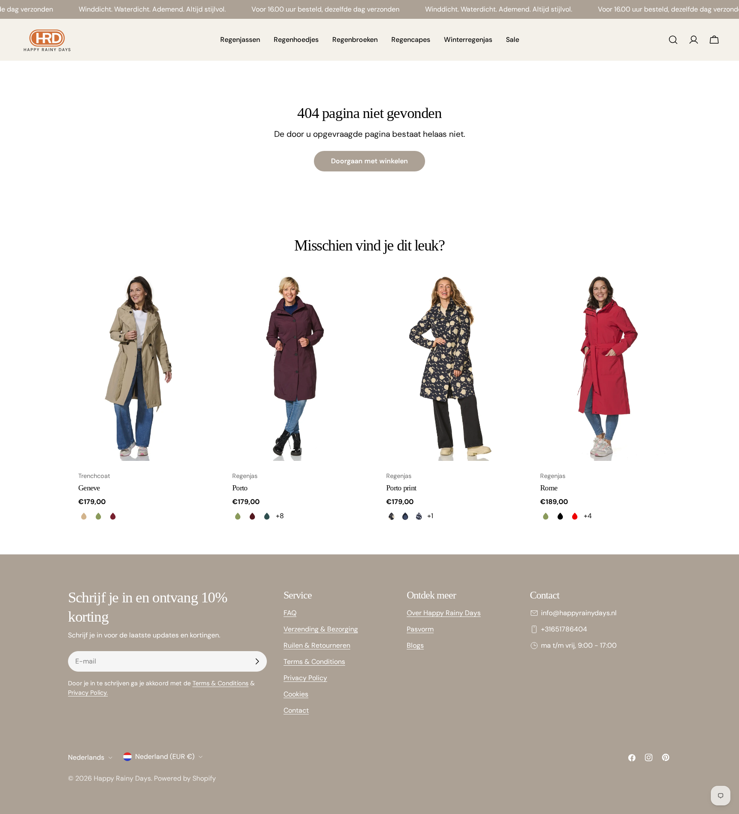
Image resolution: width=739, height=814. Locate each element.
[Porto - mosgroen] (237, 516)
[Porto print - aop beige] (391, 516)
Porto (239, 488)
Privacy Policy (305, 677)
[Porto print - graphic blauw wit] (419, 516)
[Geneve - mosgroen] (98, 516)
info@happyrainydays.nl (579, 612)
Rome (548, 488)
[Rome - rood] (574, 516)
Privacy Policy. (88, 692)
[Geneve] (138, 367)
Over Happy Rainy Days (444, 612)
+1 (430, 515)
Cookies (296, 694)
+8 (280, 515)
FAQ (290, 612)
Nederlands (86, 757)
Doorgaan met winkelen (369, 160)
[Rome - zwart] (560, 516)
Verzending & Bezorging (321, 629)
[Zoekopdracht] (673, 39)
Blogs (415, 645)
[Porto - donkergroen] (266, 516)
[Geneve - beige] (83, 516)
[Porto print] (446, 367)
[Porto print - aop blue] (405, 516)
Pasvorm (420, 629)
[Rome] (600, 367)
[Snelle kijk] (196, 291)
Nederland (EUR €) (165, 756)
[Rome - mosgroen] (545, 516)
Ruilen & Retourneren (317, 645)
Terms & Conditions (220, 683)
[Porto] (292, 367)
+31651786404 (564, 629)
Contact (296, 710)
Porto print (401, 488)
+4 (588, 515)
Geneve (89, 488)
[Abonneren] (257, 661)
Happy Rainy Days (122, 778)
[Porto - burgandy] (252, 516)
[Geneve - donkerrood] (112, 516)
